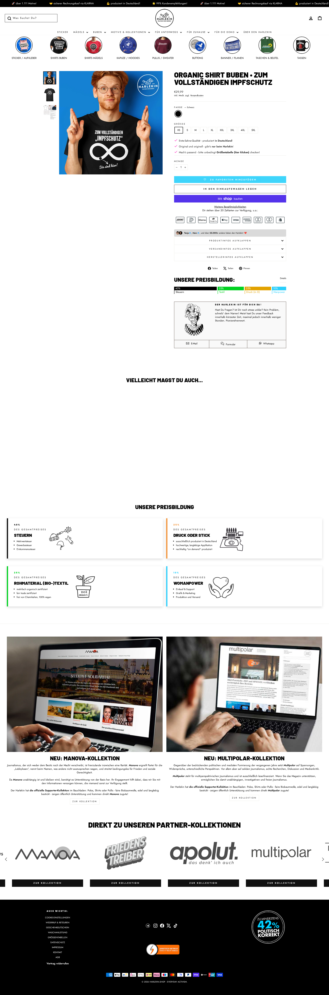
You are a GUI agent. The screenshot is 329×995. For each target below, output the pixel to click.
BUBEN (98, 32)
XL (212, 130)
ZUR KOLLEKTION (84, 801)
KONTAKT (57, 952)
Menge (179, 161)
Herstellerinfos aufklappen (230, 257)
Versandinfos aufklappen (230, 248)
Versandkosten (197, 95)
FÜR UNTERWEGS (167, 32)
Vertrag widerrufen (58, 963)
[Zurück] (6, 859)
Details (283, 278)
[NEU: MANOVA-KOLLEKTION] (85, 694)
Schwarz (178, 113)
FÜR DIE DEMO (225, 32)
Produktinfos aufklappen (230, 240)
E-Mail (193, 343)
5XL (253, 130)
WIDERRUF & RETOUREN (57, 922)
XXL (222, 130)
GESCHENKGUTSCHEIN (57, 927)
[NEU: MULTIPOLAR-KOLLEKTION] (244, 694)
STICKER (62, 32)
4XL (243, 130)
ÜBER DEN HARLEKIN (257, 32)
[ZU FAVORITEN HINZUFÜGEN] (11, 395)
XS (178, 130)
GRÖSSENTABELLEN (57, 937)
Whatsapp (268, 343)
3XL (232, 130)
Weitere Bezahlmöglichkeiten (230, 207)
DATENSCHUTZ (57, 942)
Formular (230, 344)
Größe (180, 124)
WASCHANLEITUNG (57, 932)
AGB (58, 957)
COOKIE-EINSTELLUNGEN (57, 917)
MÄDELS (79, 32)
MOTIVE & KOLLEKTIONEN (129, 32)
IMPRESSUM (57, 947)
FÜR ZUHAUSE (197, 32)
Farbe (184, 107)
